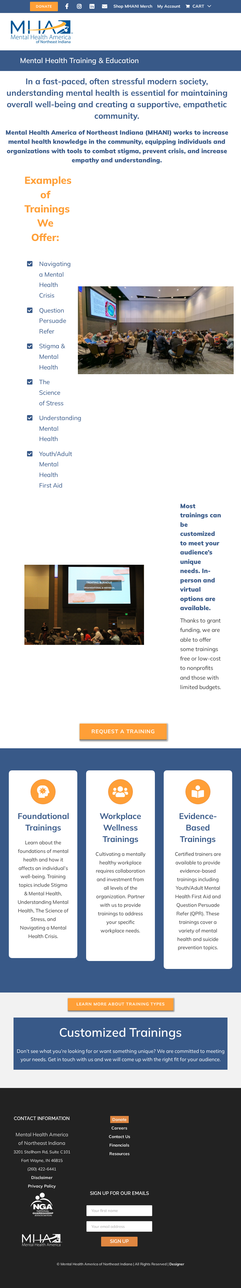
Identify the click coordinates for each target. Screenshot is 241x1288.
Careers (119, 1128)
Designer (176, 1264)
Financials (119, 1145)
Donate (119, 1119)
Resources (119, 1153)
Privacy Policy (42, 1186)
